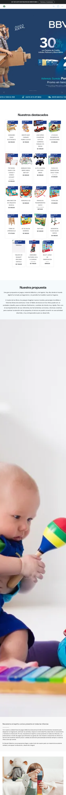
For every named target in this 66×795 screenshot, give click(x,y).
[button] (46, 2)
